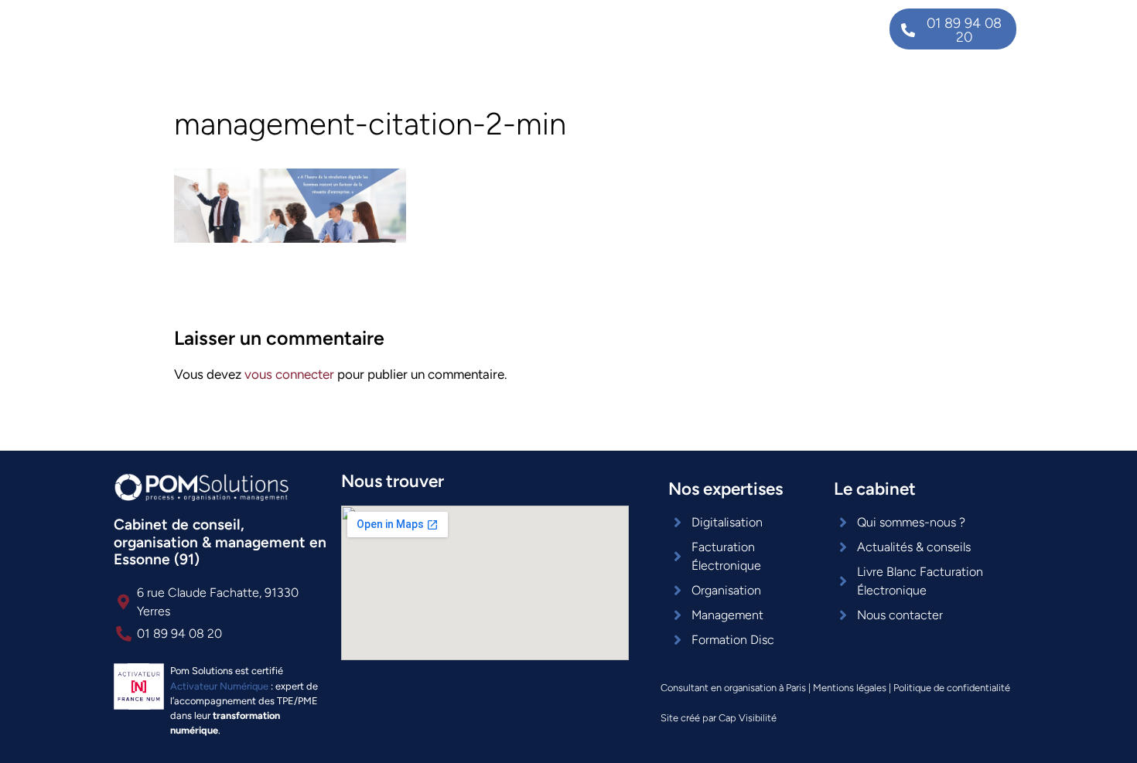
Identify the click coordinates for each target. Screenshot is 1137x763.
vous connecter (289, 374)
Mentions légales (849, 687)
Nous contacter (804, 29)
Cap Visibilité (748, 718)
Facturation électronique (518, 29)
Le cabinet (646, 29)
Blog (718, 29)
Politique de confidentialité (951, 687)
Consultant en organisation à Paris (733, 687)
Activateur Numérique (219, 686)
